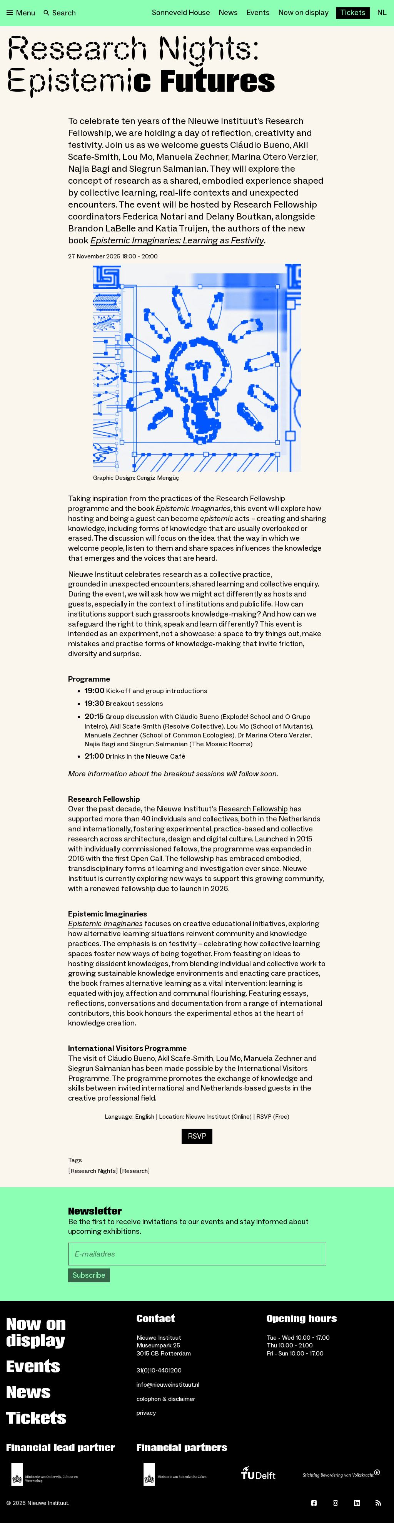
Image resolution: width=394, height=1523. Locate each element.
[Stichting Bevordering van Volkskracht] (341, 1474)
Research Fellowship (253, 809)
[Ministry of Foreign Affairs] (175, 1474)
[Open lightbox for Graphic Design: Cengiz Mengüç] (197, 368)
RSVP (197, 1136)
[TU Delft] (258, 1474)
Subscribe (89, 1275)
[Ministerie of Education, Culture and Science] (44, 1474)
